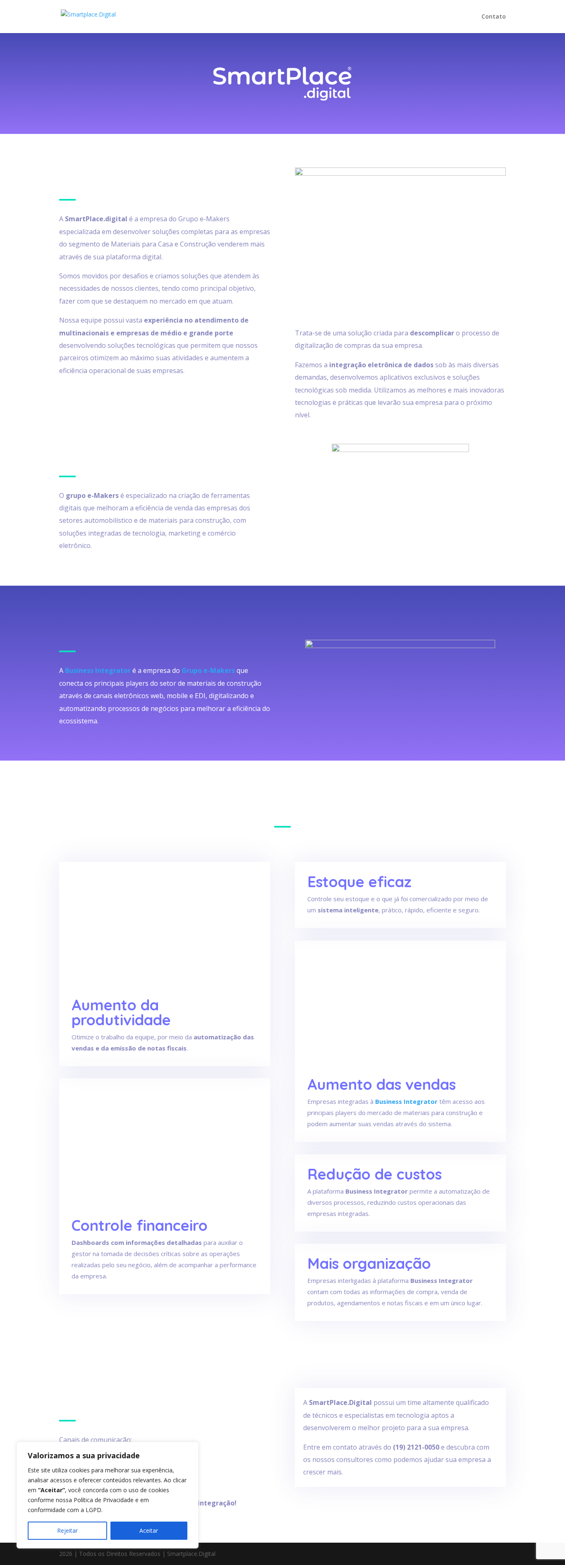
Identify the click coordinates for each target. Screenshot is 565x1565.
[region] (108, 1495)
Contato (493, 17)
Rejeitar (67, 1530)
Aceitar (148, 1530)
